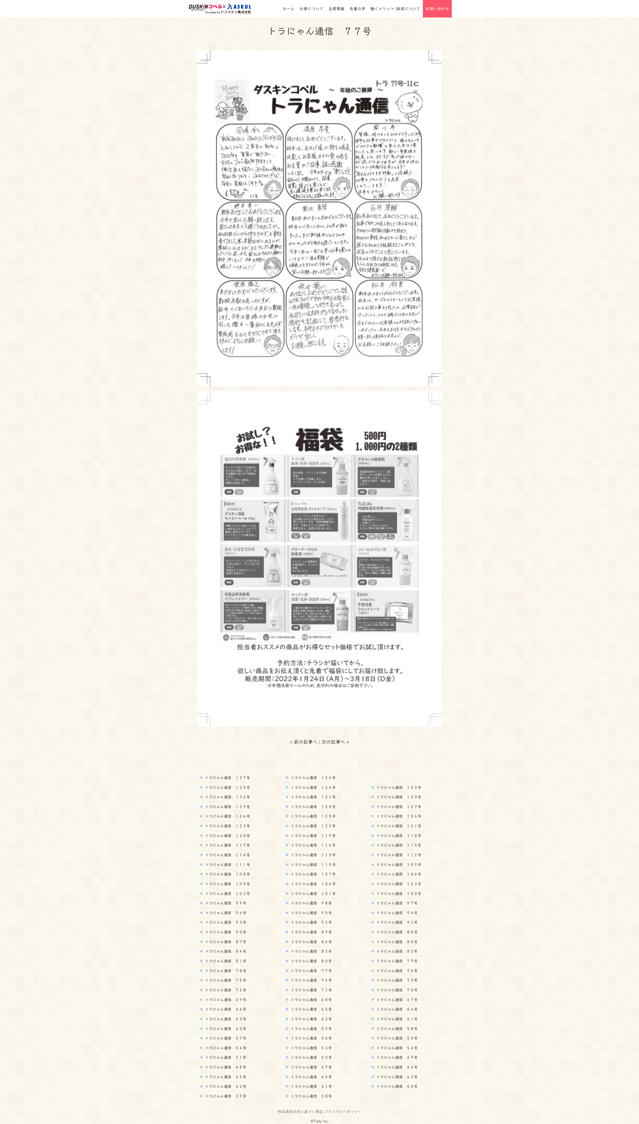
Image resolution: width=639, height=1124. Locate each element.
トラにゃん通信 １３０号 (398, 797)
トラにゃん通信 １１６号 (313, 845)
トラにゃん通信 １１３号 (313, 855)
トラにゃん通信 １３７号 (227, 778)
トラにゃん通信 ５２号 (396, 1048)
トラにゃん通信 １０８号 (227, 874)
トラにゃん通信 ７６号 (396, 971)
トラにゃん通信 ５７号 (225, 1038)
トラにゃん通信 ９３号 (225, 922)
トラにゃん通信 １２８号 (313, 807)
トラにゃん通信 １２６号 (227, 816)
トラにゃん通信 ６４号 (396, 1009)
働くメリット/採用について (395, 9)
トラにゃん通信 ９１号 (396, 922)
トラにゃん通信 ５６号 (311, 1038)
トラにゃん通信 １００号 (398, 894)
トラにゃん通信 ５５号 (396, 1038)
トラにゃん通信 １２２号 (313, 826)
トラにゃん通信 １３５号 (227, 787)
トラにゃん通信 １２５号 (313, 816)
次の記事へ (333, 741)
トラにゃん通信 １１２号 (398, 855)
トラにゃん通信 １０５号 (227, 884)
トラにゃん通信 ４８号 (225, 1067)
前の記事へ (306, 741)
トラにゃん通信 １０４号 (313, 884)
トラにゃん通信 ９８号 (311, 903)
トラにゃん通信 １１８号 (398, 836)
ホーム (289, 9)
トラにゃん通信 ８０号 (311, 961)
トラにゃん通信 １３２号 (227, 797)
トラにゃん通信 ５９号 (311, 1029)
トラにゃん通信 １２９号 (227, 807)
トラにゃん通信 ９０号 (225, 932)
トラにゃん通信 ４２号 (225, 1086)
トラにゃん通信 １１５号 (398, 845)
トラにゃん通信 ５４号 (225, 1048)
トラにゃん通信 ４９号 (396, 1057)
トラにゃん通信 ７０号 (396, 990)
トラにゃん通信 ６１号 (396, 1019)
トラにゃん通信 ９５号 (311, 913)
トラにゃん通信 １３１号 (313, 797)
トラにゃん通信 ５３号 (311, 1048)
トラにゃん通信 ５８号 (396, 1029)
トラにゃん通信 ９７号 (396, 903)
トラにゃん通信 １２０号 (227, 836)
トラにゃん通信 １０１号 (313, 894)
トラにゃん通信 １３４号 (313, 787)
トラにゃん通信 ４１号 (311, 1086)
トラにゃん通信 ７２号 (225, 990)
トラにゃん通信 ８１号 (225, 961)
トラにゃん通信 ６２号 (311, 1019)
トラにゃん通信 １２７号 (398, 807)
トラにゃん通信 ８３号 (311, 951)
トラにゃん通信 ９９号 (225, 903)
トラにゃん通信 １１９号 (313, 836)
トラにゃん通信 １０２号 (227, 894)
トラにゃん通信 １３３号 (398, 787)
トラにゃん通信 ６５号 (311, 1009)
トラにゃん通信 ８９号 (311, 932)
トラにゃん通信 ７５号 (225, 980)
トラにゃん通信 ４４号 (311, 1077)
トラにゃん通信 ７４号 (311, 980)
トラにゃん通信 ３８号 (311, 1096)
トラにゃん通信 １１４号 (227, 855)
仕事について (311, 9)
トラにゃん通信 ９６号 (225, 913)
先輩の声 (357, 9)
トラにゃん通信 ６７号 (396, 1000)
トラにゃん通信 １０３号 (398, 884)
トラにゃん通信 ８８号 (396, 932)
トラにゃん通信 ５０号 (311, 1057)
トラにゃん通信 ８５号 (396, 942)
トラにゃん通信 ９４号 (396, 913)
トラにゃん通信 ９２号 (311, 922)
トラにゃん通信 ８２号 (396, 951)
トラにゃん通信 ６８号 (311, 1000)
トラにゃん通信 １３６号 (313, 778)
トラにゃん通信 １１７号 (227, 845)
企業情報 (336, 9)
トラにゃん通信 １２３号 (227, 826)
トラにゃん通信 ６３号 (225, 1019)
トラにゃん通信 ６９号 (225, 1000)
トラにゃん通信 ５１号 (225, 1057)
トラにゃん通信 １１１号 (227, 865)
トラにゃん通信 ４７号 (311, 1067)
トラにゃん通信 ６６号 (225, 1009)
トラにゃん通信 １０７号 (313, 874)
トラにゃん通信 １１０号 (313, 865)
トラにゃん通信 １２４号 (398, 816)
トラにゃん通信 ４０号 (396, 1086)
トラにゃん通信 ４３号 (396, 1077)
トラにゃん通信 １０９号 (398, 865)
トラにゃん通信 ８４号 (225, 951)
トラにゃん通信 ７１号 (311, 990)
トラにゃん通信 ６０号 (225, 1029)
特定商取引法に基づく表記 (300, 1112)
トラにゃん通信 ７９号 (396, 961)
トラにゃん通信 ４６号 (396, 1067)
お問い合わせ (437, 9)
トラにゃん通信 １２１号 (398, 826)
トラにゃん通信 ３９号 (225, 1096)
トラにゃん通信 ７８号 (225, 971)
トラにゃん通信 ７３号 (396, 980)
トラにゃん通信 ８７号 (225, 942)
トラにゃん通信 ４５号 (225, 1077)
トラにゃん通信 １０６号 (398, 874)
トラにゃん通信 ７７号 (311, 971)
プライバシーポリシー (342, 1112)
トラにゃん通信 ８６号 (311, 942)
